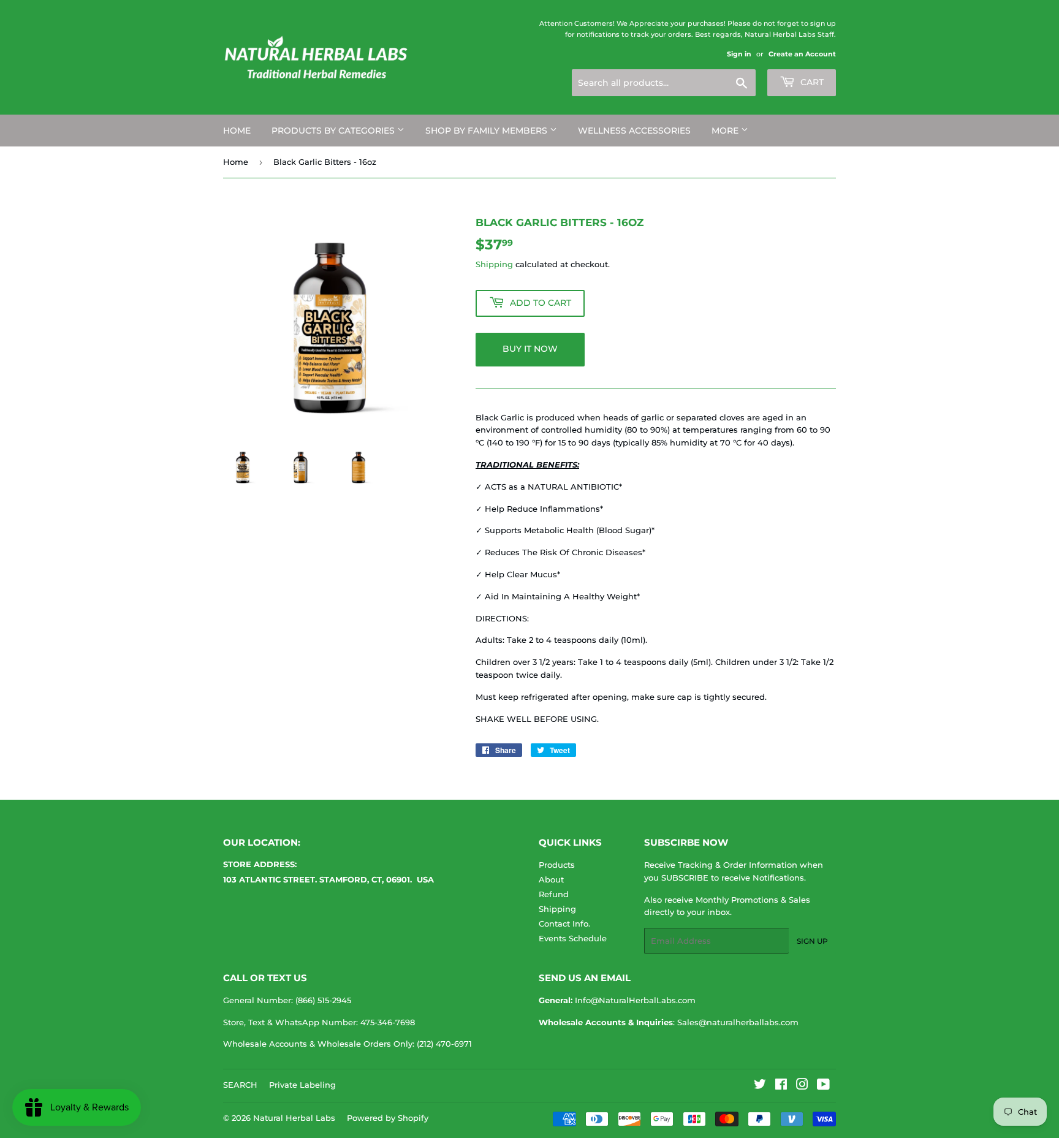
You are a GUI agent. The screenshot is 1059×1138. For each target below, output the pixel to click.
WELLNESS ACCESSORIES (634, 130)
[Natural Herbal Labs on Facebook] (781, 1086)
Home (235, 162)
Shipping (494, 264)
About (551, 879)
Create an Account (802, 54)
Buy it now (530, 348)
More (726, 130)
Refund (554, 894)
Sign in (739, 54)
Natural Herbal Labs (294, 1118)
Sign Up (812, 941)
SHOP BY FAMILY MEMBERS (487, 130)
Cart (811, 82)
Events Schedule (573, 938)
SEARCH (240, 1085)
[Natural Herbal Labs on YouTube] (823, 1086)
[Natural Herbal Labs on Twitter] (760, 1086)
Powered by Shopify (387, 1118)
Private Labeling (302, 1085)
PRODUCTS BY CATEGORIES (334, 130)
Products (557, 865)
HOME (237, 130)
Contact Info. (564, 923)
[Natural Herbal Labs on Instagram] (802, 1086)
